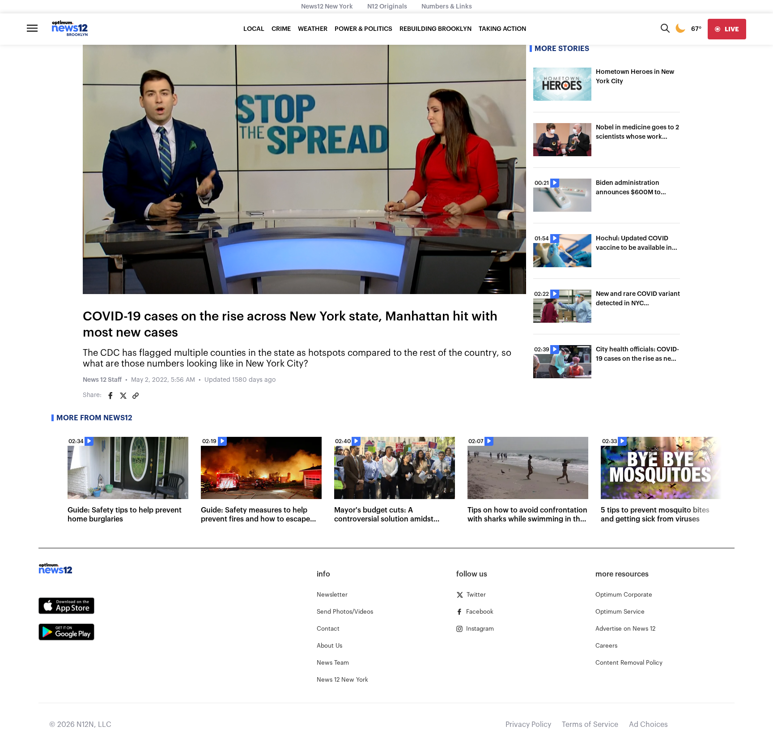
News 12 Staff (102, 380)
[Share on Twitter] (123, 395)
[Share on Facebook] (110, 395)
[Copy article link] (135, 395)
